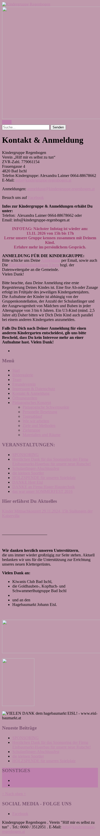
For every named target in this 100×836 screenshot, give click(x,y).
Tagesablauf (32, 416)
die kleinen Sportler (28, 473)
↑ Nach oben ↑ (14, 794)
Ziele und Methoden (39, 425)
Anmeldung (50, 260)
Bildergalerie (22, 375)
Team (16, 379)
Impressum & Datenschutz (33, 389)
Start (16, 370)
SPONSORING (25, 454)
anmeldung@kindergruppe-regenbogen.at (61, 189)
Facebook (36, 197)
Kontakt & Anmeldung (30, 393)
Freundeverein (24, 384)
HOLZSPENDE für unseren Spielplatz (44, 477)
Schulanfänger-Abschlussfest (35, 468)
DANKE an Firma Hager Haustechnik (43, 487)
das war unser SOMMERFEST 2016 (42, 491)
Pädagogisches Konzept (31, 402)
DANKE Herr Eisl (27, 482)
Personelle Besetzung (40, 412)
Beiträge (19, 780)
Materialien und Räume (42, 435)
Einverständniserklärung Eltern (34, 265)
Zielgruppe (31, 430)
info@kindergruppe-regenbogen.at (43, 180)
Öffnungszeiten (24, 398)
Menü (7, 122)
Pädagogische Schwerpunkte (46, 407)
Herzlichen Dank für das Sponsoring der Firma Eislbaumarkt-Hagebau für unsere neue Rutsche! (51, 461)
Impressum (21, 785)
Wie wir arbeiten (36, 421)
